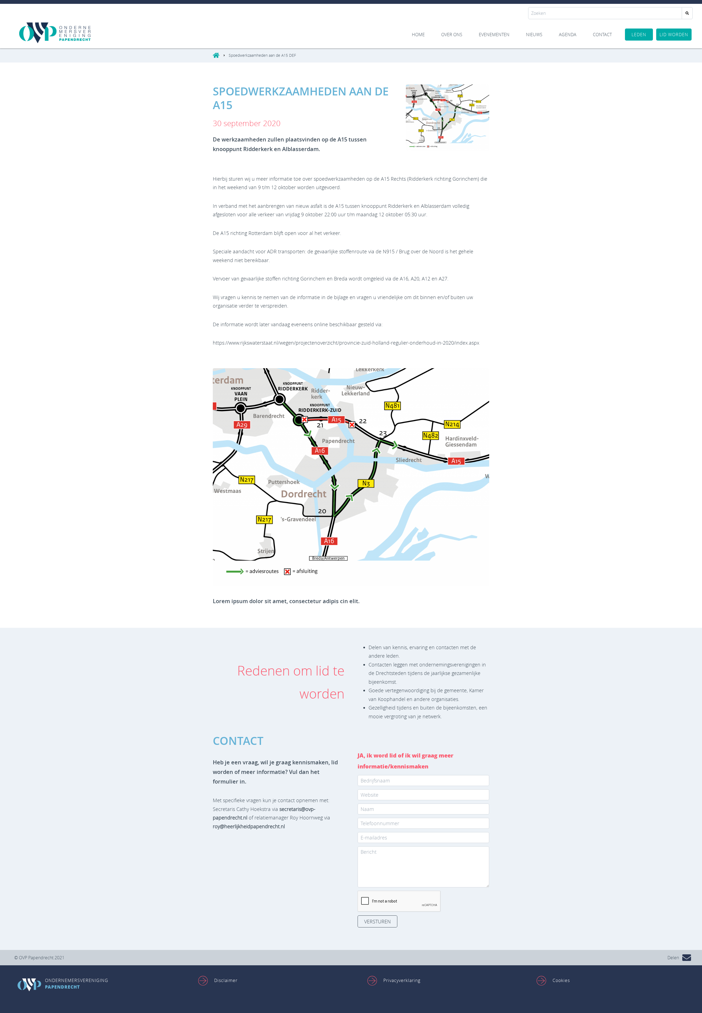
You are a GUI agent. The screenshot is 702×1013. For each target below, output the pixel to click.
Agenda (567, 35)
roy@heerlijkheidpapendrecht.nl (249, 826)
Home (418, 35)
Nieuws (534, 35)
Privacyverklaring (401, 980)
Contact (602, 35)
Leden (639, 35)
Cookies (561, 980)
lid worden (673, 35)
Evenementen (494, 35)
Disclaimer (225, 980)
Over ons (451, 35)
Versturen (377, 921)
